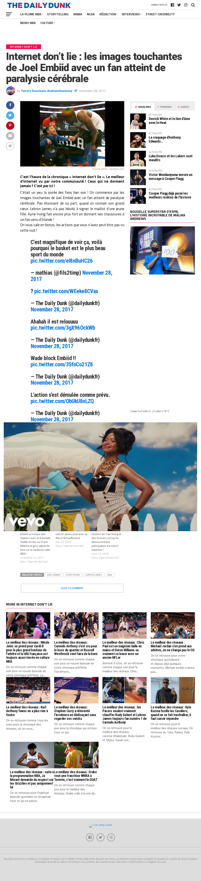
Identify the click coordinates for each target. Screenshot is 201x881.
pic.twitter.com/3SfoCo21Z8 (62, 364)
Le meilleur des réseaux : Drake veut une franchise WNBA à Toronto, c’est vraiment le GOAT (75, 776)
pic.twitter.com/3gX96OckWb (63, 327)
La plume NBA (30, 14)
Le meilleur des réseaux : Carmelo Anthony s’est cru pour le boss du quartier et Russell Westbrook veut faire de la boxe (75, 648)
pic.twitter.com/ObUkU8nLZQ (62, 401)
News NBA (28, 22)
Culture (46, 22)
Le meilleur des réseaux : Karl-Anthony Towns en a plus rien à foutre (27, 711)
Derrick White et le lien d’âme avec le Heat (169, 121)
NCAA (91, 14)
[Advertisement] (162, 312)
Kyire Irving (73, 575)
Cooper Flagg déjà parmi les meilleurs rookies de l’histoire (170, 195)
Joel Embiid (53, 575)
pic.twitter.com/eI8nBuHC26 (62, 260)
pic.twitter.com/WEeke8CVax (66, 291)
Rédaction (108, 14)
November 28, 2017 (52, 309)
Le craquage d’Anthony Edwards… (165, 139)
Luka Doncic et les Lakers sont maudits (170, 158)
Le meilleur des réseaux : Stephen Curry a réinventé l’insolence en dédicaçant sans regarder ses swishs (75, 713)
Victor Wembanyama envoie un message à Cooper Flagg (170, 177)
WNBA (77, 14)
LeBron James (93, 575)
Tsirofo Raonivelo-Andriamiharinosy (46, 90)
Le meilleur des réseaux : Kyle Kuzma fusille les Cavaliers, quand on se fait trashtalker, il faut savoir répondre (171, 713)
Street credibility (160, 14)
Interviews (131, 14)
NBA (109, 575)
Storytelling (58, 14)
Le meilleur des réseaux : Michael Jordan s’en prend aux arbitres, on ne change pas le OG (173, 646)
